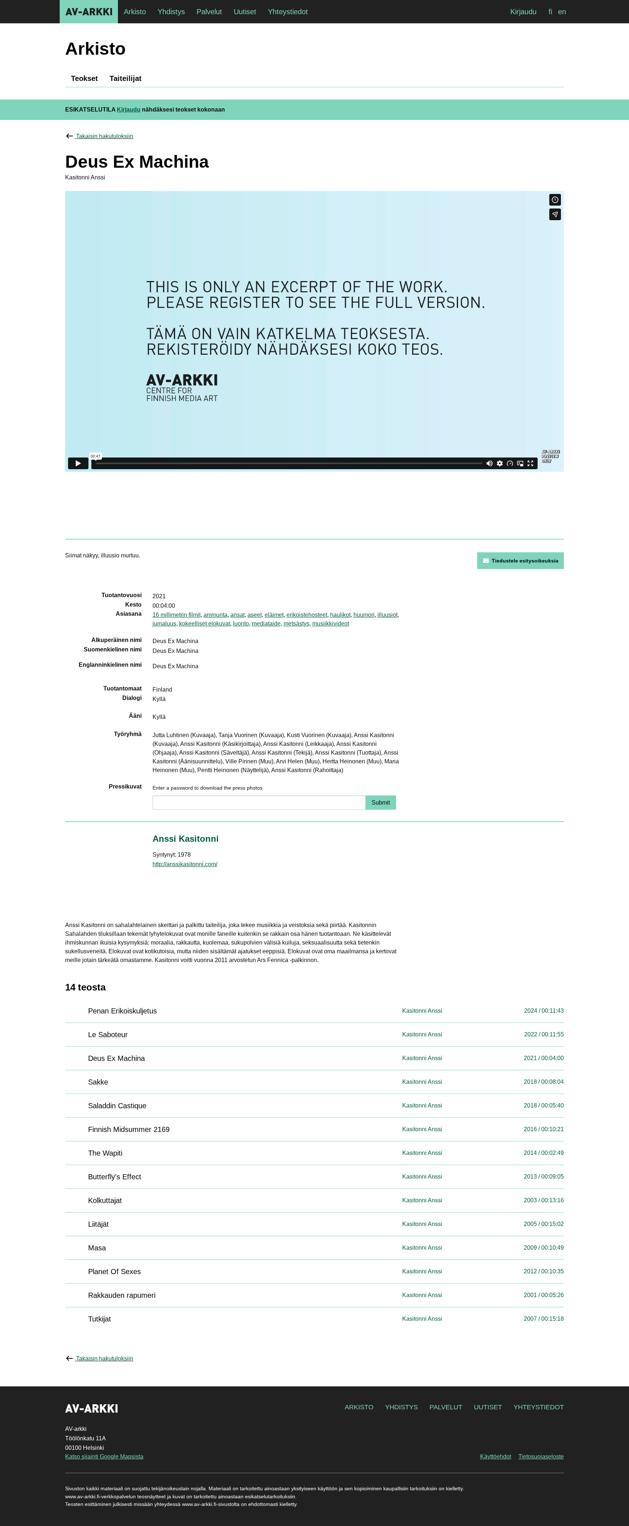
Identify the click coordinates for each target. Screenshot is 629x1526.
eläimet (274, 615)
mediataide (266, 623)
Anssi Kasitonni (186, 839)
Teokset (84, 78)
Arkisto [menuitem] (135, 12)
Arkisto (359, 1407)
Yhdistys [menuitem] (171, 12)
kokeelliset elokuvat (204, 623)
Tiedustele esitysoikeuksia (525, 561)
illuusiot (387, 615)
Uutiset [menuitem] (245, 12)
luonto (241, 623)
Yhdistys (401, 1407)
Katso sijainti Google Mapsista (104, 1456)
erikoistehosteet (306, 615)
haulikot (340, 615)
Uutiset (488, 1407)
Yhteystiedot (539, 1407)
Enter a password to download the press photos (207, 788)
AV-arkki (89, 11)
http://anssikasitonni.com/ (185, 864)
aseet (255, 615)
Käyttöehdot (495, 1456)
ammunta (215, 615)
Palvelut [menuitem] (209, 12)
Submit (381, 802)
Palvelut (446, 1407)
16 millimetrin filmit (177, 615)
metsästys (296, 623)
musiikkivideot (330, 623)
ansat (237, 615)
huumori (364, 615)
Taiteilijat (126, 78)
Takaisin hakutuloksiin (104, 136)
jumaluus (164, 623)
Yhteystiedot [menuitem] (288, 12)
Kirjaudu (523, 12)
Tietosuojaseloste (541, 1456)
